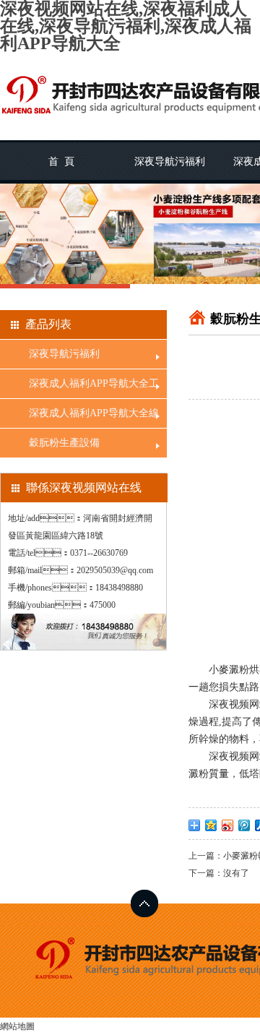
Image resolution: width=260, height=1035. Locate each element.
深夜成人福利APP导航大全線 (94, 413)
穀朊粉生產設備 (64, 442)
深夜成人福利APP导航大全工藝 (94, 388)
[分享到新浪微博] (228, 825)
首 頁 (61, 161)
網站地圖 (17, 1026)
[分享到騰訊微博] (244, 825)
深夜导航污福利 (169, 161)
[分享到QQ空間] (211, 825)
